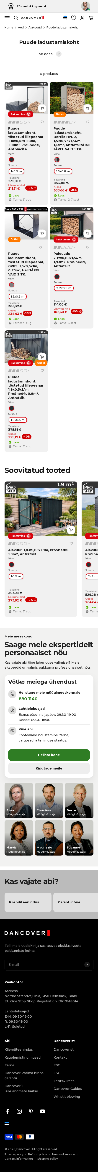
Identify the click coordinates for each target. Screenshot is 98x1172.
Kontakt (60, 1057)
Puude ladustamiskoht (62, 27)
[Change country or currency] (65, 17)
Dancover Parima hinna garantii (24, 1075)
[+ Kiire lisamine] (42, 108)
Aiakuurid (35, 27)
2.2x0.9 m (63, 288)
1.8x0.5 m (18, 419)
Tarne (9, 1065)
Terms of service (63, 1154)
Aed (21, 27)
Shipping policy (47, 1158)
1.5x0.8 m (63, 171)
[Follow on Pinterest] (31, 1111)
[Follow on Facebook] (8, 1111)
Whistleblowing (67, 1097)
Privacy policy (14, 1154)
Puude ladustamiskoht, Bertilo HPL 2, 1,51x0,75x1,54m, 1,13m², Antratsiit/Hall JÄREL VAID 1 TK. (72, 139)
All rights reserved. (44, 1149)
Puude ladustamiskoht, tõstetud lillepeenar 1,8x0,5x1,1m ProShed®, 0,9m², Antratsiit (25, 387)
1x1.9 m (16, 576)
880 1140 (28, 698)
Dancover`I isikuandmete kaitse (21, 1088)
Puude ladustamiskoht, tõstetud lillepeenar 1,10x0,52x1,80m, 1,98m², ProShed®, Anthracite (25, 139)
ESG (57, 1065)
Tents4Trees (64, 1081)
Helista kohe (49, 755)
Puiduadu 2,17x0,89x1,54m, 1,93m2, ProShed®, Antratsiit (70, 260)
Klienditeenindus (19, 1049)
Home (9, 27)
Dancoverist (64, 1049)
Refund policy (37, 1154)
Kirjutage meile (49, 768)
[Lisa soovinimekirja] (42, 122)
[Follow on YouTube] (42, 1111)
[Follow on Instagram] (19, 1111)
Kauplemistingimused (23, 1057)
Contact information (19, 1158)
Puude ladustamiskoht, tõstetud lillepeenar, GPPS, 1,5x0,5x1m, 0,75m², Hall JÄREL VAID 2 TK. (26, 264)
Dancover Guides (68, 1089)
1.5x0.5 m (17, 296)
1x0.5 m (16, 171)
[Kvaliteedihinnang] (19, 122)
